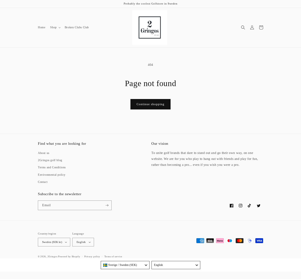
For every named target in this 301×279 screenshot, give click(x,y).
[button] (55, 27)
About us (43, 153)
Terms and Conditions (52, 167)
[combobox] (125, 265)
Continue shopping (150, 104)
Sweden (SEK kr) (52, 242)
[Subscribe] (106, 205)
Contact (43, 181)
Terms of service (113, 256)
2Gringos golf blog (50, 160)
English (81, 242)
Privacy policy (92, 256)
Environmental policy (52, 174)
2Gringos (53, 256)
